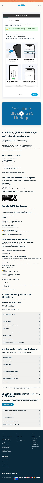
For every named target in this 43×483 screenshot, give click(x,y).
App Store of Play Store (20, 180)
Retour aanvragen (35, 444)
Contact (3, 462)
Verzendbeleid (34, 440)
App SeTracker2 (5, 460)
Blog (32, 448)
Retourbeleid (34, 442)
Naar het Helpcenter (8, 404)
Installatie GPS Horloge (6, 458)
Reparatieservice (5, 464)
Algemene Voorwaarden (36, 436)
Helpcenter (17, 279)
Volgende (34, 94)
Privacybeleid (34, 438)
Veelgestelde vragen (5, 466)
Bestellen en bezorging (6, 468)
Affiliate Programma (35, 446)
